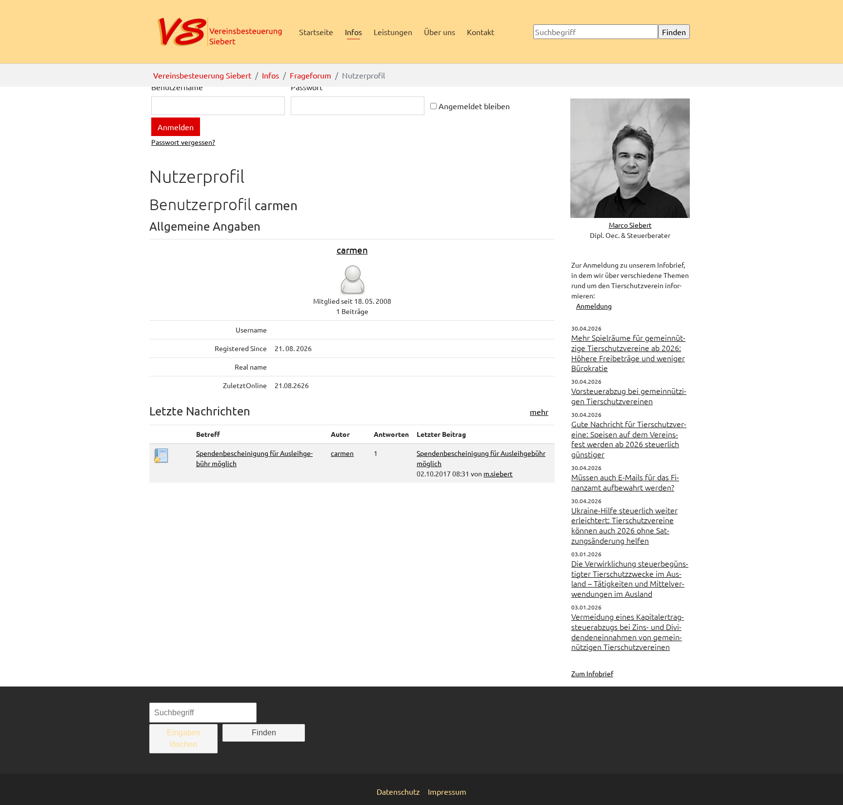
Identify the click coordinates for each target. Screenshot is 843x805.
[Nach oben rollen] (821, 783)
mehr (539, 411)
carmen (352, 249)
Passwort (306, 87)
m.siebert (498, 473)
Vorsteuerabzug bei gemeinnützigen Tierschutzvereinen (628, 395)
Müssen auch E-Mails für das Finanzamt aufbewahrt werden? (625, 481)
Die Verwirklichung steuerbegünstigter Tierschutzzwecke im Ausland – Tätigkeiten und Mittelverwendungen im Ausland (629, 578)
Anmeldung (594, 305)
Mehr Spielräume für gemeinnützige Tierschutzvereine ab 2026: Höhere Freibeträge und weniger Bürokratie (628, 352)
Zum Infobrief (592, 673)
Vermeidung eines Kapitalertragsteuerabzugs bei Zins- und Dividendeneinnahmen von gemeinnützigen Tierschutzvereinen (627, 631)
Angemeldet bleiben (473, 106)
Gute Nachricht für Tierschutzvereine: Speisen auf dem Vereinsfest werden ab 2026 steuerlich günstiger (628, 438)
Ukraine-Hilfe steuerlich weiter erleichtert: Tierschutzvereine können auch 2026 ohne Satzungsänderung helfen (624, 525)
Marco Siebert (630, 224)
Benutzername (177, 87)
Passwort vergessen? (183, 141)
